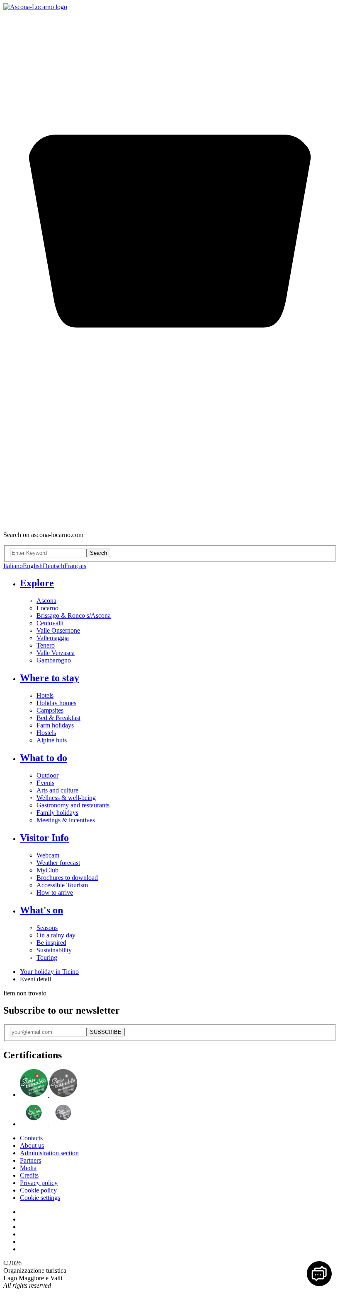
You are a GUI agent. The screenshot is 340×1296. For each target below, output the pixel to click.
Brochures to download (67, 877)
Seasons (47, 927)
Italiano (13, 565)
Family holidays (57, 812)
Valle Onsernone (58, 630)
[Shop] (170, 520)
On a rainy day (55, 935)
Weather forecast (58, 862)
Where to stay (49, 677)
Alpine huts (51, 740)
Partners (30, 1160)
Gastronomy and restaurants (72, 805)
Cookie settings (40, 1197)
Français (75, 565)
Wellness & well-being (66, 797)
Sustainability (54, 950)
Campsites (49, 710)
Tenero (45, 645)
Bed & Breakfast (58, 717)
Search (98, 553)
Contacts (31, 1138)
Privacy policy (39, 1182)
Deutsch (53, 565)
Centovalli (49, 622)
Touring (46, 957)
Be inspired (51, 942)
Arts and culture (57, 790)
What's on (41, 910)
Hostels (46, 732)
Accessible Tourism (62, 885)
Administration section (49, 1152)
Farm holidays (55, 725)
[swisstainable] (48, 1094)
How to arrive (54, 892)
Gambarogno (53, 660)
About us (32, 1145)
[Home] (35, 6)
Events (45, 782)
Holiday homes (56, 702)
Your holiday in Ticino (49, 971)
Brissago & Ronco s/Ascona (73, 615)
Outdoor (47, 775)
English (33, 565)
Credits (29, 1175)
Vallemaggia (52, 637)
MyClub (47, 870)
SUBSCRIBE (105, 1032)
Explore (37, 583)
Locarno (47, 608)
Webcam (47, 855)
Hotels (44, 695)
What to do (43, 757)
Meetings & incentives (65, 820)
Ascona (46, 600)
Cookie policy (38, 1190)
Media (28, 1167)
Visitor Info (44, 837)
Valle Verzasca (55, 652)
